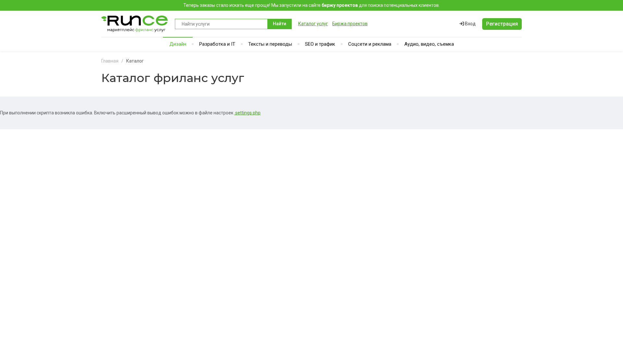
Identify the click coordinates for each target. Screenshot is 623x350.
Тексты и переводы (270, 44)
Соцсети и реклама (369, 44)
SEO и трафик (320, 44)
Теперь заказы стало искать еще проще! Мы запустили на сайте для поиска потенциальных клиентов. (311, 5)
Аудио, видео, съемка (429, 44)
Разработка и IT (217, 44)
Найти (279, 23)
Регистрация (502, 24)
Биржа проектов (350, 23)
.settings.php (247, 112)
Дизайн (177, 44)
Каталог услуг (313, 23)
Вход (470, 23)
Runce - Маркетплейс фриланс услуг (134, 24)
